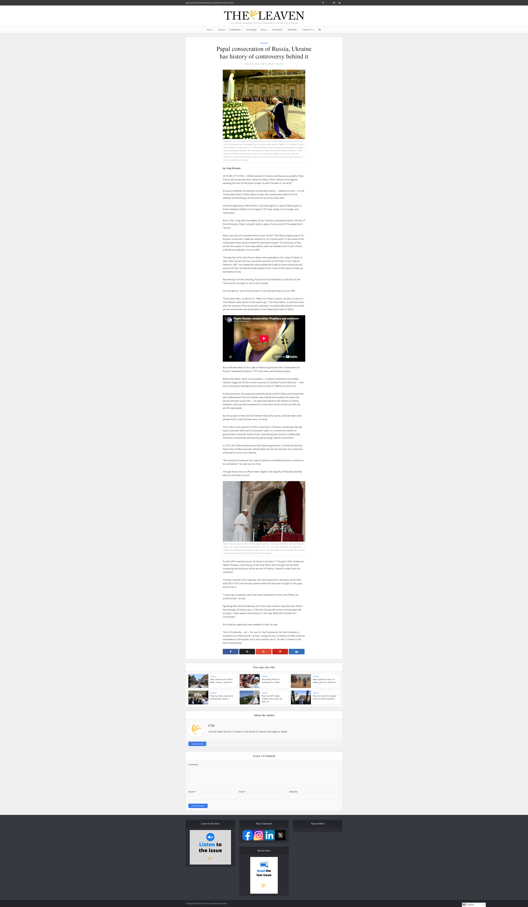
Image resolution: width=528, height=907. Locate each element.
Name (192, 791)
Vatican (264, 43)
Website (293, 791)
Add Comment (267, 64)
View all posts (197, 743)
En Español (251, 29)
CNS (281, 64)
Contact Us (307, 29)
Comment (193, 764)
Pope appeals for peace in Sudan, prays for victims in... (325, 680)
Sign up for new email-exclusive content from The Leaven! (210, 3)
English (470, 904)
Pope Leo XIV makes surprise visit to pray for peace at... (272, 698)
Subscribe (292, 29)
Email (242, 791)
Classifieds (277, 29)
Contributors (234, 29)
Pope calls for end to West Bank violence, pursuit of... (222, 680)
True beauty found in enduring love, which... (271, 680)
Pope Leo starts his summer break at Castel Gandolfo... (324, 697)
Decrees (221, 29)
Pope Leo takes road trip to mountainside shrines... (221, 697)
